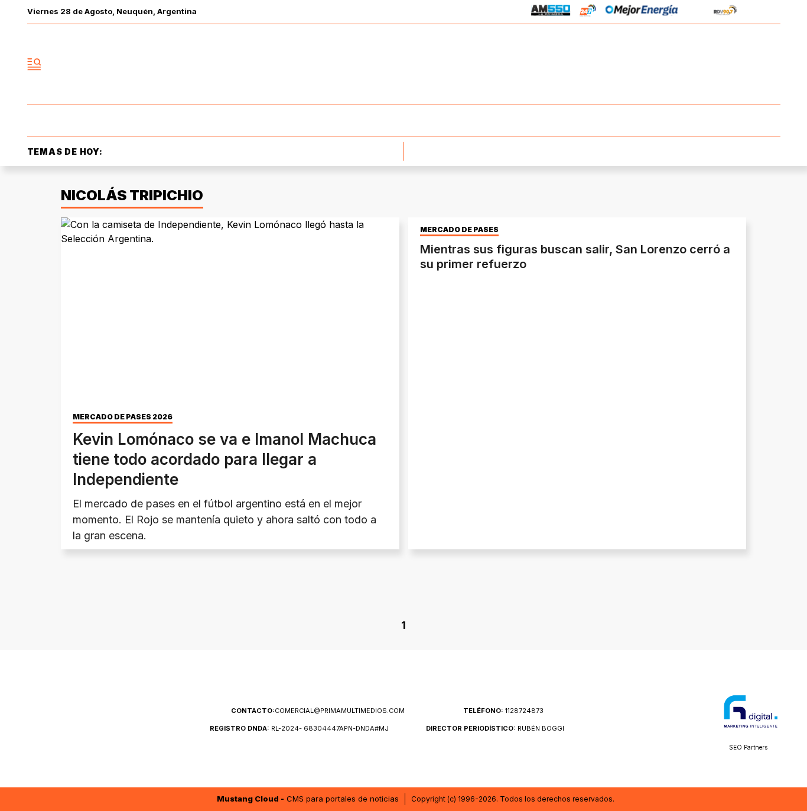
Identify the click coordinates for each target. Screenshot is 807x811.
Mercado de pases (459, 229)
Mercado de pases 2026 (123, 417)
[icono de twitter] (719, 64)
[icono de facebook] (693, 64)
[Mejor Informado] (403, 64)
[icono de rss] (771, 64)
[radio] (551, 12)
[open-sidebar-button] (34, 64)
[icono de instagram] (745, 64)
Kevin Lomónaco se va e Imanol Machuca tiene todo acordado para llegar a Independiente (224, 459)
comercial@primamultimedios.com (318, 710)
